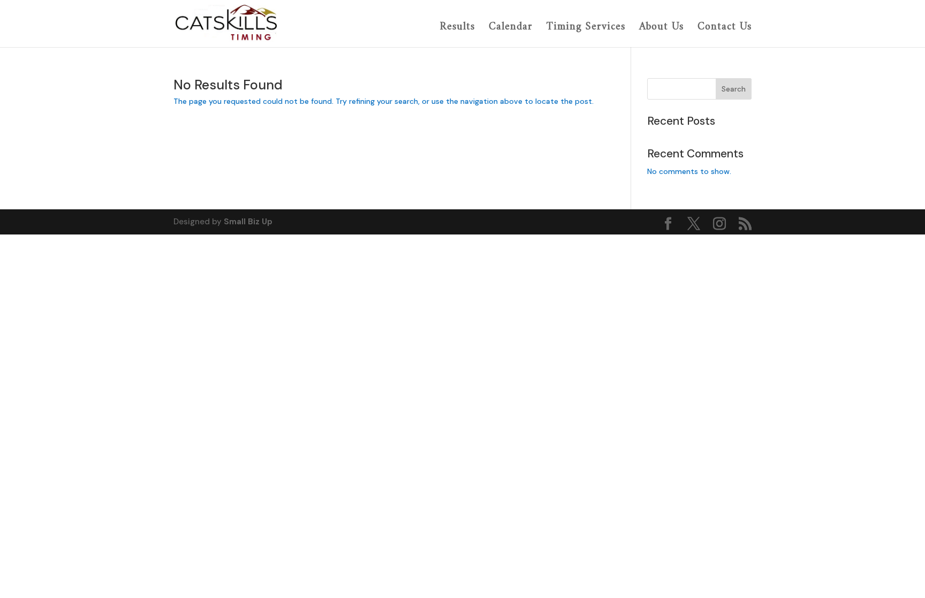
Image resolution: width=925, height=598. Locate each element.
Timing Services (586, 28)
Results (457, 28)
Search (734, 89)
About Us (661, 28)
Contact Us (724, 28)
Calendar (511, 28)
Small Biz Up (248, 221)
